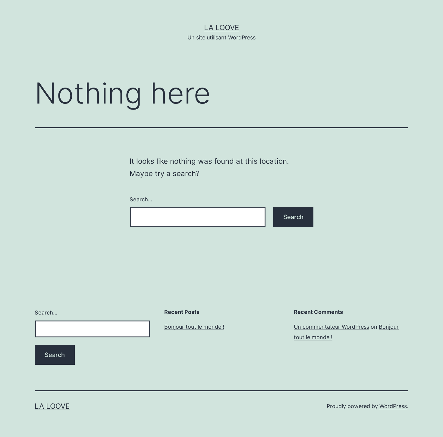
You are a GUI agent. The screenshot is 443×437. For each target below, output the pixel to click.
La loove (221, 27)
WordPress (393, 406)
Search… (141, 199)
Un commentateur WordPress (331, 327)
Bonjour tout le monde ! (194, 327)
